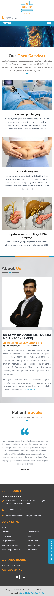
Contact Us (32, 550)
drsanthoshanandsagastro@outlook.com (24, 516)
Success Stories (34, 532)
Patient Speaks (33, 545)
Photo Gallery (8, 536)
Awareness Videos (10, 545)
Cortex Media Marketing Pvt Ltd (32, 593)
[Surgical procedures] (24, 577)
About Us (6, 532)
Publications (32, 541)
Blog (29, 536)
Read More (30, 390)
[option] (27, 302)
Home (4, 527)
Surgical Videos (8, 541)
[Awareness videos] (17, 577)
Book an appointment (11, 550)
